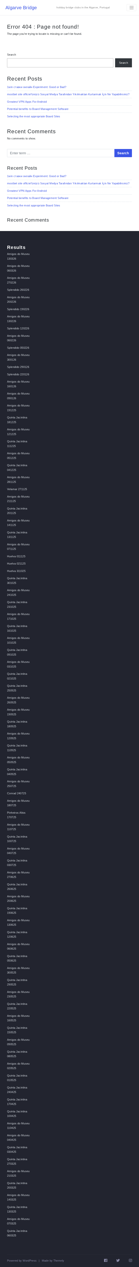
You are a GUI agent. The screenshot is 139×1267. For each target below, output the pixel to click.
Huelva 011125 (16, 556)
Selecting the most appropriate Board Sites (33, 116)
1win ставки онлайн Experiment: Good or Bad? (36, 87)
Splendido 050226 (18, 347)
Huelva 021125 (16, 563)
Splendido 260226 (18, 289)
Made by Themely (53, 1260)
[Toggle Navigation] (131, 7)
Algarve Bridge (21, 7)
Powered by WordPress (22, 1260)
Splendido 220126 (18, 374)
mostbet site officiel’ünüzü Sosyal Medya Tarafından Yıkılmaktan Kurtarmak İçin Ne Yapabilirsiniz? (68, 94)
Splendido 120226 (18, 328)
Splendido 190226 (18, 309)
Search (11, 54)
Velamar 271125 (17, 489)
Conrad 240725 (16, 793)
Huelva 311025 (16, 570)
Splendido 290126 (18, 366)
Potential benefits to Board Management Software (38, 108)
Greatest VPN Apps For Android (27, 101)
